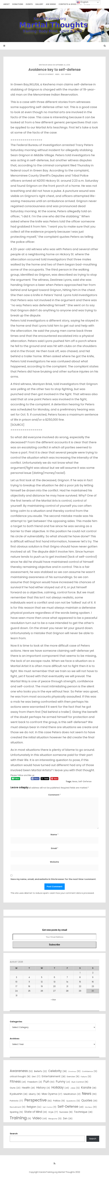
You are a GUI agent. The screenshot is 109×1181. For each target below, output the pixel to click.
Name (54, 834)
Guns (15, 1087)
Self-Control (49, 1107)
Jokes (75, 1087)
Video (39, 1118)
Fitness (18, 1081)
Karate (88, 1087)
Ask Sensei (51, 4)
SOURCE (17, 425)
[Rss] (54, 1163)
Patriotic (16, 1100)
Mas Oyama (52, 1094)
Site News (91, 1107)
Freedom (34, 1081)
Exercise (73, 1076)
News (57, 74)
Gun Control (79, 1081)
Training (20, 1118)
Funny (63, 1081)
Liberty (34, 1094)
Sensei (49, 65)
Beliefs (40, 1071)
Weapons (55, 1118)
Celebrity (57, 1071)
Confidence (89, 1071)
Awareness (21, 1071)
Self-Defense (66, 74)
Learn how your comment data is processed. (72, 893)
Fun (48, 1081)
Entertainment (54, 1076)
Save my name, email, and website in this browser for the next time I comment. (53, 879)
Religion (34, 1107)
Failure (86, 1076)
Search (14, 1133)
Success (66, 1111)
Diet (36, 1076)
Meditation (72, 1094)
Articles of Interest (46, 74)
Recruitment (17, 1107)
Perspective (38, 1100)
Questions (73, 1100)
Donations (17, 4)
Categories (16, 1021)
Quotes (89, 1100)
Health (28, 1087)
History (43, 1088)
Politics (59, 1100)
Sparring (16, 1111)
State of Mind (35, 1112)
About (6, 4)
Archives (14, 1038)
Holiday (60, 1087)
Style (53, 1112)
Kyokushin (19, 1094)
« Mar (53, 999)
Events (29, 4)
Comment (54, 794)
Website (54, 861)
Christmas (74, 1071)
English (84, 2)
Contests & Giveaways (70, 4)
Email (54, 848)
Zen (68, 1118)
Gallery (39, 4)
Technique (83, 1112)
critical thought (20, 1076)
